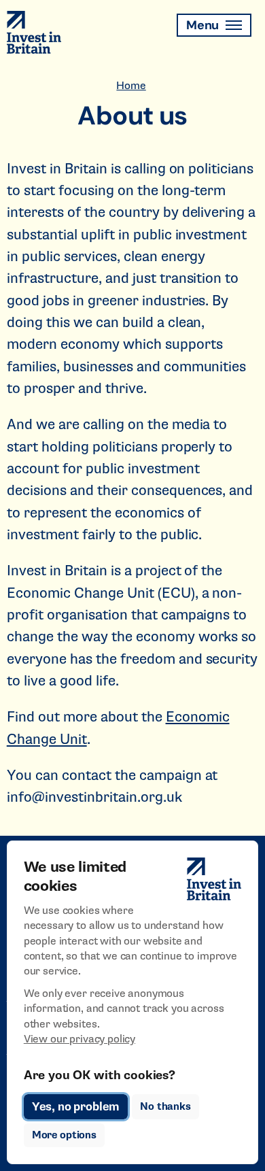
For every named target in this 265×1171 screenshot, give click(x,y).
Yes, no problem (76, 1107)
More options (64, 1135)
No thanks (165, 1106)
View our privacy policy (79, 1039)
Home (130, 85)
